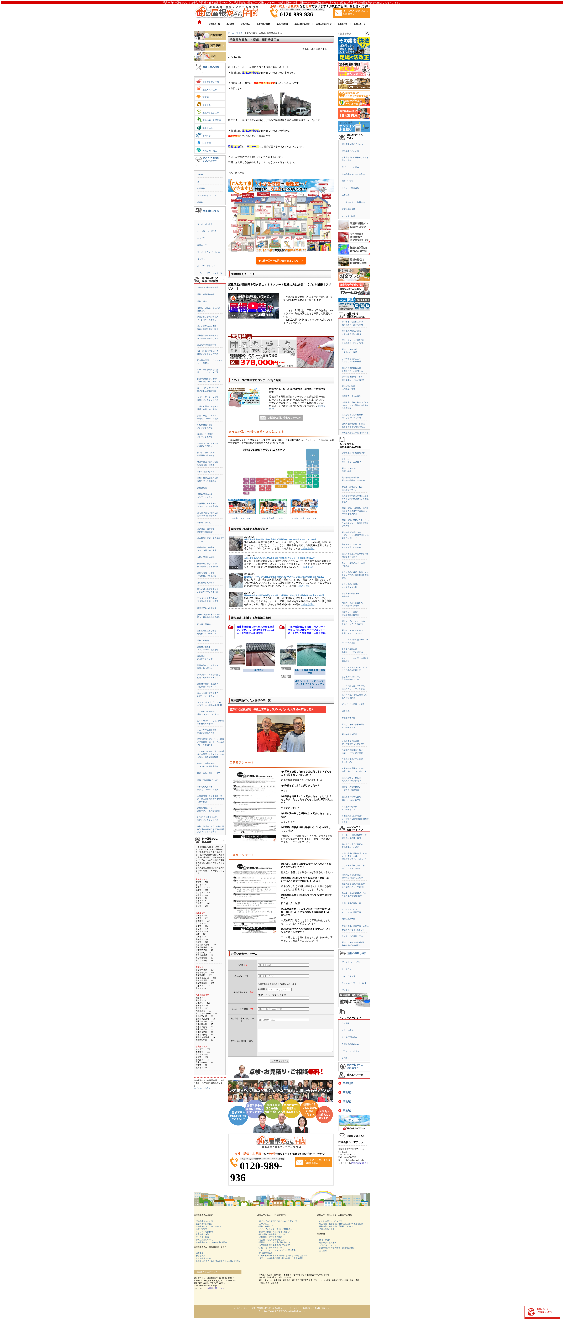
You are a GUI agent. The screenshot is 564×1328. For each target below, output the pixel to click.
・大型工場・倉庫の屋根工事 (269, 1247)
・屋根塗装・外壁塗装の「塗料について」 (335, 1226)
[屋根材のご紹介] (203, 218)
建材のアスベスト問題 (206, 608)
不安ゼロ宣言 (347, 181)
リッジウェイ (203, 259)
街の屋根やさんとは (350, 151)
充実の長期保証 (348, 209)
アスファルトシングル (206, 195)
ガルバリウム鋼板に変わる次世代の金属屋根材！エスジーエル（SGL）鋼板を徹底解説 (210, 754)
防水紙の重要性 (204, 624)
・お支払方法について (203, 1240)
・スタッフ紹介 (324, 1240)
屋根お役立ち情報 (349, 734)
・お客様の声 (199, 1256)
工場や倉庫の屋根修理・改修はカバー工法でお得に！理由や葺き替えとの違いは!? (355, 856)
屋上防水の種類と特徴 (206, 345)
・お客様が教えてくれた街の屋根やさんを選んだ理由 (217, 1261)
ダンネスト (346, 990)
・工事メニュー (264, 1224)
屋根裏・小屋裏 (204, 522)
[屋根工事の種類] (203, 74)
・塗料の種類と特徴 (325, 1229)
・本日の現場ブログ (202, 1258)
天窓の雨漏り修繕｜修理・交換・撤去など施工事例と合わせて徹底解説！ (210, 799)
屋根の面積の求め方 (205, 472)
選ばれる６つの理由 (350, 167)
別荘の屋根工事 (348, 919)
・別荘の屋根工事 (265, 1253)
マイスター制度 (348, 216)
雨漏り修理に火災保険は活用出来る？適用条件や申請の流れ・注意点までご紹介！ (355, 511)
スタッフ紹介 (347, 1030)
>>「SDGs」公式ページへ (205, 1088)
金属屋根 (201, 188)
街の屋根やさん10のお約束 (353, 174)
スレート (201, 174)
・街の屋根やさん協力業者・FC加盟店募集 (335, 1248)
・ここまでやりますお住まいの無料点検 (274, 1229)
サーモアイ (346, 969)
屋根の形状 (202, 488)
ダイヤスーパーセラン (351, 962)
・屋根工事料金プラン (266, 1226)
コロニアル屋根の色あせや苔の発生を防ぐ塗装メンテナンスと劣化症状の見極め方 (279, 558)
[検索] (367, 33)
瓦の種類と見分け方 (205, 583)
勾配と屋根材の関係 (205, 557)
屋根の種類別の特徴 (205, 294)
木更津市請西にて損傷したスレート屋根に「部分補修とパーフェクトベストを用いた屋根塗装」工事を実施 (306, 629)
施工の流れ (346, 195)
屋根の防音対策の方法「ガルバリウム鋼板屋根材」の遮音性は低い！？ (355, 535)
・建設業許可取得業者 (326, 1243)
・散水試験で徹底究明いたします (271, 1234)
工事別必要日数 (348, 718)
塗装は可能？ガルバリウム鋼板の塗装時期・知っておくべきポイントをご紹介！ (210, 742)
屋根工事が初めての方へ (352, 144)
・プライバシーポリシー (327, 1245)
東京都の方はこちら (241, 518)
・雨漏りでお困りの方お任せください (273, 1232)
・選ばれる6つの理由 (203, 1224)
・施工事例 (198, 1253)
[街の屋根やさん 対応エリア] (368, 1069)
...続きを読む (307, 548)
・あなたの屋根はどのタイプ (329, 1221)
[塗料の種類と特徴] (368, 956)
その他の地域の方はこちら (304, 518)
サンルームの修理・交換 (352, 936)
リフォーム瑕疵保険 (350, 188)
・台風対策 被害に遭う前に (269, 1237)
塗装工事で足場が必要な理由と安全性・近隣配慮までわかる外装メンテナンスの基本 (280, 539)
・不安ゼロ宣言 (200, 1229)
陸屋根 (200, 202)
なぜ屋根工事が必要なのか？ (354, 453)
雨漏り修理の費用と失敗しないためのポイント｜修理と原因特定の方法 (355, 523)
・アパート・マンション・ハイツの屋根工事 (276, 1250)
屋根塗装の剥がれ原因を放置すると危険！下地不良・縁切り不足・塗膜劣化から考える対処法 (284, 595)
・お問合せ (322, 1250)
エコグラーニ (203, 238)
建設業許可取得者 (349, 1037)
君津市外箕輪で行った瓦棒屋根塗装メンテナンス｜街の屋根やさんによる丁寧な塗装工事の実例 (255, 629)
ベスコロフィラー (349, 976)
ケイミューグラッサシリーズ (209, 273)
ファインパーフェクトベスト (354, 983)
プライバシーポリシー (351, 1051)
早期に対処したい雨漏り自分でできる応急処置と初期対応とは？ (355, 819)
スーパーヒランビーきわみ (208, 252)
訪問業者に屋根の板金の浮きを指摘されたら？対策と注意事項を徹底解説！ (355, 405)
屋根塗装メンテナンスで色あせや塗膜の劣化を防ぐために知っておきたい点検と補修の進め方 (284, 577)
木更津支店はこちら (360, 1163)
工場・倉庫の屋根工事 (351, 903)
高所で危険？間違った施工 (208, 773)
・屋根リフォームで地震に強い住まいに (274, 1242)
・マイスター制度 (201, 1237)
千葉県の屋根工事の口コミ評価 (355, 433)
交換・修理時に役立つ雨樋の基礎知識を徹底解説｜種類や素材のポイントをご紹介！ (210, 829)
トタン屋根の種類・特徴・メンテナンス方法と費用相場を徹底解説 (355, 575)
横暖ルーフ (202, 245)
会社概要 (345, 1023)
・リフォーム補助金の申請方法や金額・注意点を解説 (280, 1258)
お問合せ (345, 1058)
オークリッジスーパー (206, 266)
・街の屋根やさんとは (203, 1221)
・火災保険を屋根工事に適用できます (273, 1245)
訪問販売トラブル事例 (351, 396)
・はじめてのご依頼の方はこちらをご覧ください (278, 1221)
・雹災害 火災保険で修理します (271, 1240)
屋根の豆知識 (203, 640)
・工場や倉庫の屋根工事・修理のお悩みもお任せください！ (283, 1255)
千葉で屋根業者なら (350, 1044)
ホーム (231, 33)
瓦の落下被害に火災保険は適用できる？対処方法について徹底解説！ (355, 499)
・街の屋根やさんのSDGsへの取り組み (210, 1242)
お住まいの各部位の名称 (207, 287)
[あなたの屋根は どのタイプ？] (196, 168)
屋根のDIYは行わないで (207, 780)
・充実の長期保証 (201, 1234)
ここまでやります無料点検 (353, 202)
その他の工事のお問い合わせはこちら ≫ (281, 260)
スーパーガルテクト (205, 224)
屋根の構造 (202, 301)
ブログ (239, 33)
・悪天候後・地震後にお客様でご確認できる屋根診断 (340, 1224)
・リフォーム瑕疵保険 (203, 1232)
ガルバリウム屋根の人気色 (353, 704)
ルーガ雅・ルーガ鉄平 (206, 231)
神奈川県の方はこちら (272, 518)
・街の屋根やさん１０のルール (207, 1226)
